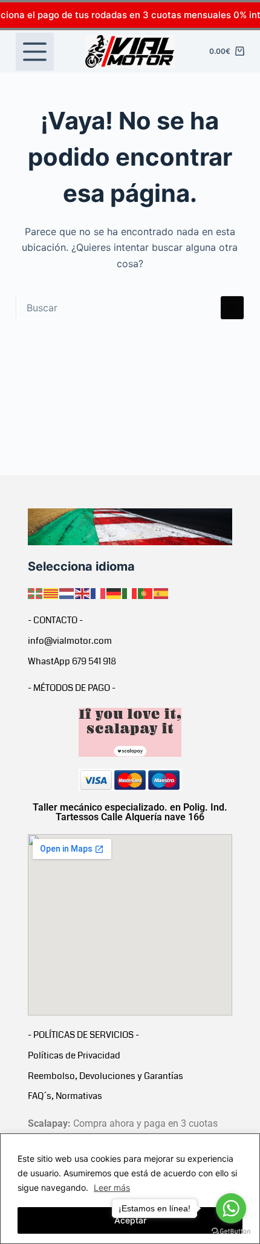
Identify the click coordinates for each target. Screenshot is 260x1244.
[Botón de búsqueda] (232, 307)
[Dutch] (67, 593)
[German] (114, 593)
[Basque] (36, 593)
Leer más (112, 1187)
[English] (83, 593)
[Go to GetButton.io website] (231, 1232)
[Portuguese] (146, 593)
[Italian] (130, 593)
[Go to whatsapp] (231, 1208)
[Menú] (35, 52)
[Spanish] (161, 593)
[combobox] (118, 308)
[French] (98, 593)
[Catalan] (51, 593)
